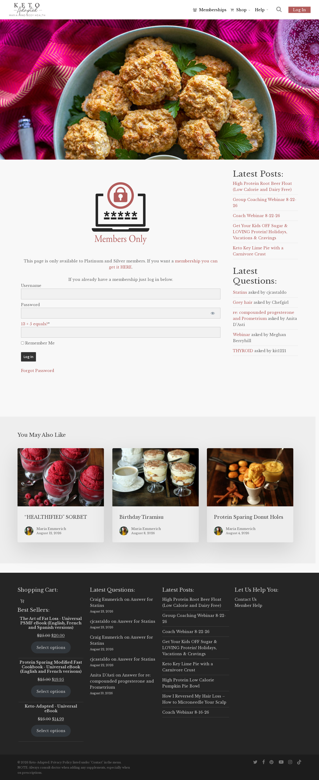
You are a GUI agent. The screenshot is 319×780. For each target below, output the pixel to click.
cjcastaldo (100, 621)
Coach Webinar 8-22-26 (256, 215)
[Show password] (212, 313)
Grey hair (242, 302)
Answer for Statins (136, 621)
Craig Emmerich (106, 599)
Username (31, 285)
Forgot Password (37, 370)
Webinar (241, 334)
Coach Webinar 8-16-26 (185, 712)
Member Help (248, 605)
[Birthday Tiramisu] (155, 495)
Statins (240, 292)
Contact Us (246, 599)
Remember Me (39, 343)
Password (30, 304)
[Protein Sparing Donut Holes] (250, 495)
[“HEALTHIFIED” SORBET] (61, 495)
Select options (50, 647)
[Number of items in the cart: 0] (22, 601)
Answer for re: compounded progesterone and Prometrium (122, 681)
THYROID (243, 350)
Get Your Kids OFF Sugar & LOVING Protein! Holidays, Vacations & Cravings (260, 231)
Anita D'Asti (102, 675)
